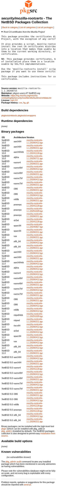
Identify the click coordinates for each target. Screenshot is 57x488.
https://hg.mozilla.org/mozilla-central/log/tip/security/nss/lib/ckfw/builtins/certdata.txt (26, 96)
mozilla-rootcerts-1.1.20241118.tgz (35, 152)
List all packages (45, 27)
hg (24, 103)
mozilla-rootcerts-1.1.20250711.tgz (35, 157)
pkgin (3, 429)
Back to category (10, 27)
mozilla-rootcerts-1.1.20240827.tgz (35, 225)
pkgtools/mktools (9, 115)
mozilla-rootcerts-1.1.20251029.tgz (35, 210)
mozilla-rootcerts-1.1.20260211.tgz (35, 146)
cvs (20, 103)
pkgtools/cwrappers (27, 115)
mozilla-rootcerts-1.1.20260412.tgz (35, 141)
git (28, 103)
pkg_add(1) (6, 431)
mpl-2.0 (13, 100)
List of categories (28, 27)
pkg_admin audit (13, 462)
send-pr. (27, 485)
